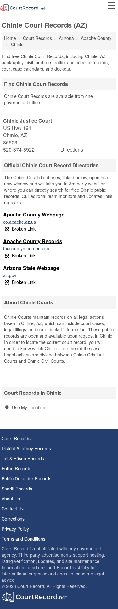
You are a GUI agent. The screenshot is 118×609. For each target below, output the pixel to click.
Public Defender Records (26, 478)
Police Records (16, 468)
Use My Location (28, 407)
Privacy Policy (15, 529)
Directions (71, 149)
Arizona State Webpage (31, 267)
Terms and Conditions (23, 539)
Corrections (13, 519)
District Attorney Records (26, 448)
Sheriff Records (17, 488)
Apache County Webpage (34, 214)
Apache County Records (32, 241)
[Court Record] (22, 7)
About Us (11, 498)
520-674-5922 (19, 149)
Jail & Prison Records (23, 458)
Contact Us (13, 508)
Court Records (16, 438)
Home (10, 38)
